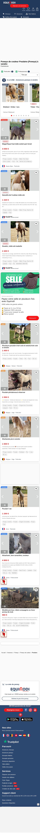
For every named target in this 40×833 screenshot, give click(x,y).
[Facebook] (26, 710)
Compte (33, 10)
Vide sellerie (5, 764)
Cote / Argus (6, 780)
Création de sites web (8, 789)
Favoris (23, 10)
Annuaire (26, 17)
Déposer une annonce (19, 6)
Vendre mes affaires (8, 777)
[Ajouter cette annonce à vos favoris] (36, 121)
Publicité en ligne (7, 783)
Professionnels (22, 71)
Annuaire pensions (7, 758)
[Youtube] (35, 710)
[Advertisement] (20, 39)
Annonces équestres (8, 761)
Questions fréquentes (8, 803)
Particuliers (7, 71)
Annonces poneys (7, 752)
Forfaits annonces (7, 786)
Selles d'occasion (11, 17)
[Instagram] (30, 710)
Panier (37, 10)
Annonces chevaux (8, 750)
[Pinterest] (20, 715)
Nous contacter (6, 800)
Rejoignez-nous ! (13, 710)
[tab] (11, 115)
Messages (28, 10)
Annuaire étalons (7, 755)
